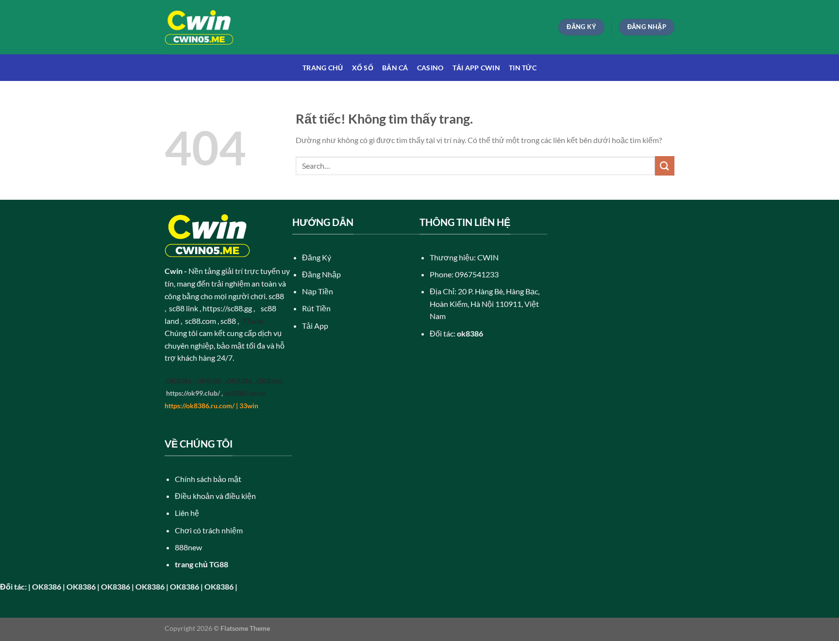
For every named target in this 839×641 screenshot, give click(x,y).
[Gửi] (664, 165)
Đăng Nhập (321, 274)
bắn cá (395, 68)
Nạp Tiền (317, 291)
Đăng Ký (316, 257)
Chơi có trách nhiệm (209, 530)
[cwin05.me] (199, 27)
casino (430, 68)
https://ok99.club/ (193, 393)
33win (248, 405)
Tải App (315, 325)
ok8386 (470, 333)
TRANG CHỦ (322, 68)
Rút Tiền (316, 308)
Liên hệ (187, 512)
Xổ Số (362, 68)
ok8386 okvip (245, 393)
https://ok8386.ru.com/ (200, 405)
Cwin (174, 270)
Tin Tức (523, 68)
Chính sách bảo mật (208, 478)
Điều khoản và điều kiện (215, 495)
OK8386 (179, 381)
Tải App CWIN (476, 68)
